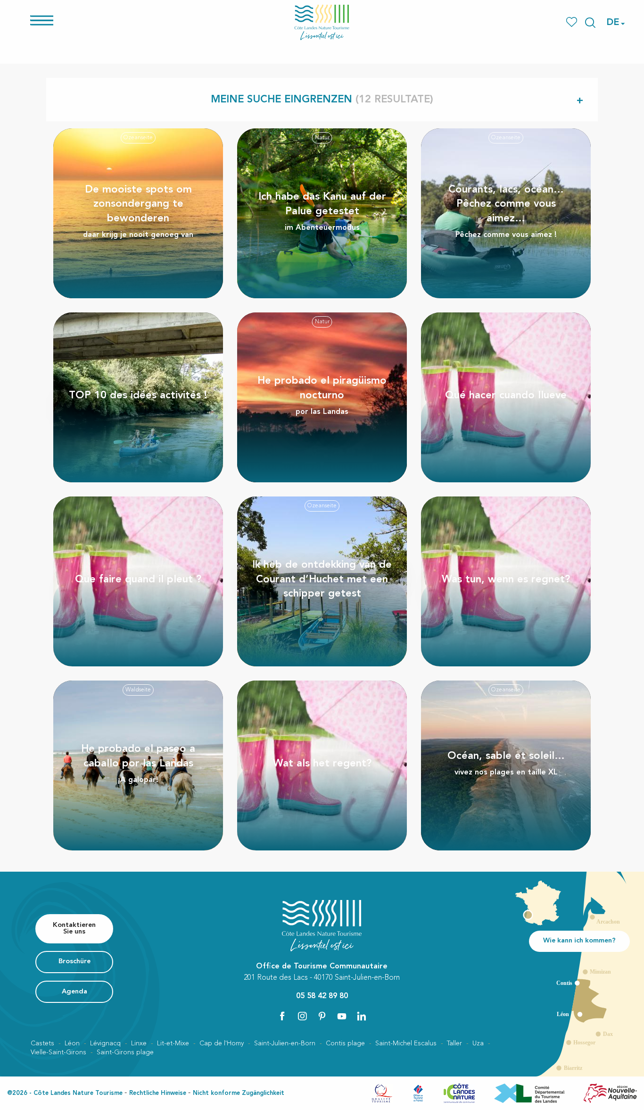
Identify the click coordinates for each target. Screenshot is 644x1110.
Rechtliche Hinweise (157, 1093)
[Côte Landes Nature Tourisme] (322, 22)
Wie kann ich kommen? (579, 940)
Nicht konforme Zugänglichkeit (238, 1093)
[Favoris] (572, 22)
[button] (590, 23)
